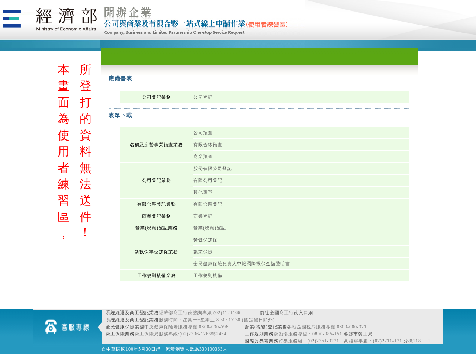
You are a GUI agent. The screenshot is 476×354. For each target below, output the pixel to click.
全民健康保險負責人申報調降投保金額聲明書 (241, 263)
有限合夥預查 (207, 144)
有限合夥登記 (207, 204)
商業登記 (203, 216)
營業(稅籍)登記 (209, 228)
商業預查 (203, 156)
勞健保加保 (205, 239)
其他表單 (203, 192)
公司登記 (203, 97)
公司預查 (203, 132)
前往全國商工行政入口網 (286, 312)
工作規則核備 (207, 275)
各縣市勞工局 (358, 334)
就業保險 (203, 251)
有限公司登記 (207, 180)
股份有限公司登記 (212, 168)
